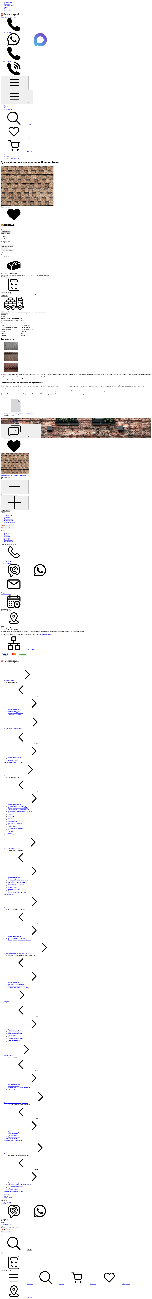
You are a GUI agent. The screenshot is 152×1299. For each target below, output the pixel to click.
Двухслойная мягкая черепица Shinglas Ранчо (15, 475)
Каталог (30, 102)
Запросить (4, 295)
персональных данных (45, 634)
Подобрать (4, 276)
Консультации (8, 520)
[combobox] (76, 1236)
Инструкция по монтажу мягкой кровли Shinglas (18, 414)
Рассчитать (4, 314)
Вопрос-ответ (8, 541)
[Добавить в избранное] (14, 220)
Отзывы (6, 533)
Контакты (7, 4)
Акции (6, 108)
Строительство (8, 5)
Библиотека (7, 10)
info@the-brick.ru (6, 594)
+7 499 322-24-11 (6, 32)
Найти (29, 1249)
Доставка (7, 9)
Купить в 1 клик (5, 233)
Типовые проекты (9, 522)
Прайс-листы (8, 109)
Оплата (6, 7)
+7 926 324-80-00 (6, 61)
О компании (8, 2)
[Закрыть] (1, 1234)
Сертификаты (8, 540)
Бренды (6, 106)
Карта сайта (31, 649)
